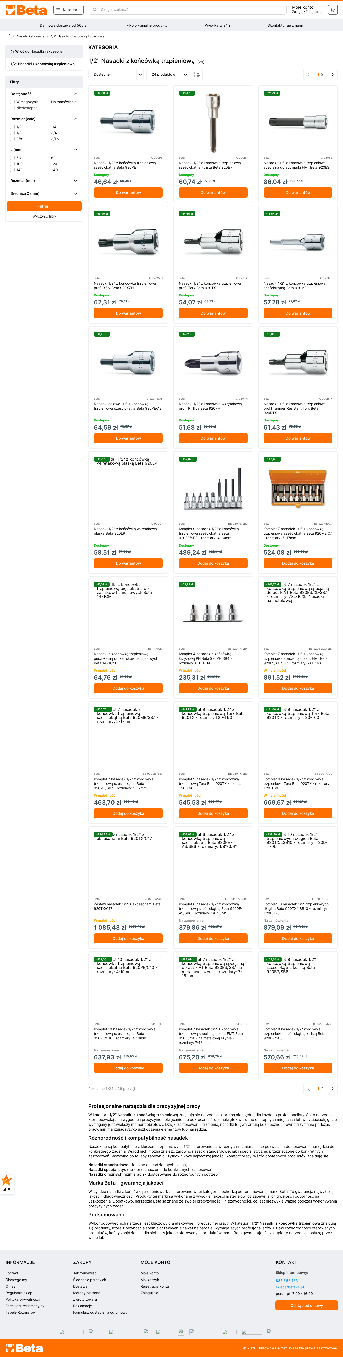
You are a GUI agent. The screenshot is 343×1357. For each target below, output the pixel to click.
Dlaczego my (16, 1279)
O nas (10, 1286)
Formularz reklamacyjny (25, 1306)
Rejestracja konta (155, 1286)
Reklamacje (82, 1306)
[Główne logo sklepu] (26, 10)
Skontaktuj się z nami (285, 25)
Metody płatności (87, 1293)
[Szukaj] (94, 9)
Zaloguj (297, 12)
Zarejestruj (314, 12)
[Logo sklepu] (24, 1348)
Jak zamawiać (85, 1273)
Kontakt (12, 1273)
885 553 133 (287, 1280)
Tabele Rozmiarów (21, 1312)
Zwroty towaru (85, 1299)
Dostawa (80, 1286)
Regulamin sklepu (20, 1293)
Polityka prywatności (23, 1299)
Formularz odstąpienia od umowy (100, 1312)
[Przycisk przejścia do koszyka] (333, 10)
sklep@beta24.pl (290, 1287)
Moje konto (303, 7)
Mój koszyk (150, 1279)
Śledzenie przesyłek (89, 1279)
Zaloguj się (149, 1293)
